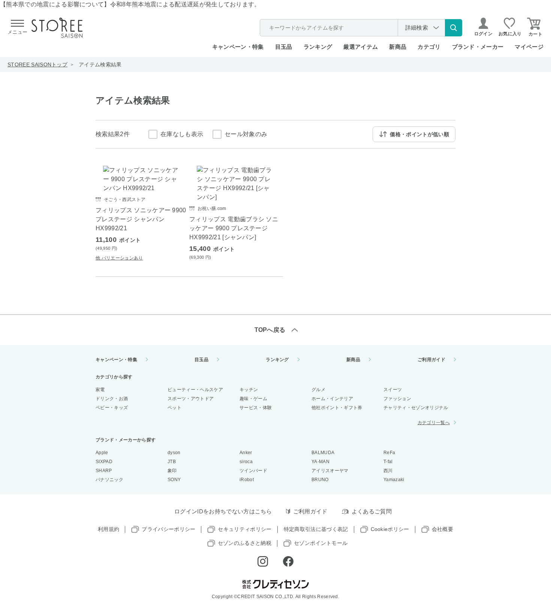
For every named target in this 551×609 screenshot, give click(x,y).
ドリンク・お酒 (112, 398)
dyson (174, 452)
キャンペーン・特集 (238, 47)
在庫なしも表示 (181, 134)
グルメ (318, 389)
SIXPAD (104, 461)
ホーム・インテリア (332, 398)
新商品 (397, 47)
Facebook (288, 561)
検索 (453, 27)
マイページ (529, 47)
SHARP (104, 470)
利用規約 (108, 529)
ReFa (389, 452)
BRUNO (320, 479)
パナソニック (109, 479)
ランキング (318, 47)
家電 (100, 389)
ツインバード (253, 470)
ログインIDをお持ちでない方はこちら (223, 511)
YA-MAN (320, 461)
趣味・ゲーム (253, 398)
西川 (388, 470)
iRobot (247, 479)
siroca (246, 461)
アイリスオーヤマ (330, 470)
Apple (102, 452)
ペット (174, 407)
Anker (246, 452)
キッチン (249, 389)
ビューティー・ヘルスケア (195, 389)
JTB (172, 461)
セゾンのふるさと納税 (244, 543)
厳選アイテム (360, 47)
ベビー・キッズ (112, 407)
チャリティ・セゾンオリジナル (415, 407)
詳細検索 (416, 27)
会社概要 (442, 529)
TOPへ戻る (270, 330)
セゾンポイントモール (320, 543)
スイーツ (392, 389)
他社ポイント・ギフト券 (336, 407)
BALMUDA (322, 452)
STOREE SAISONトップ (37, 65)
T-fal (388, 461)
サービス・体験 (256, 407)
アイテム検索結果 (100, 65)
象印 (172, 470)
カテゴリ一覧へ (434, 422)
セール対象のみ (246, 134)
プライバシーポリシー (168, 529)
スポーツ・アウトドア (191, 398)
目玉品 (283, 47)
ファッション (397, 398)
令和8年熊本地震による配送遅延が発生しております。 (185, 4)
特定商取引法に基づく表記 (316, 529)
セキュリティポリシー (244, 529)
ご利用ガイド (431, 359)
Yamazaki (393, 479)
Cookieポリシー (390, 529)
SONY (174, 479)
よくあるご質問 (372, 511)
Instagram (263, 561)
